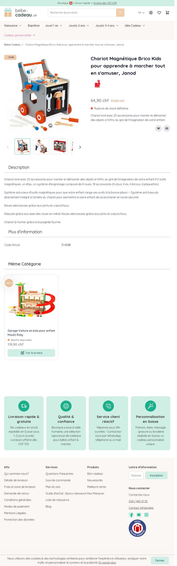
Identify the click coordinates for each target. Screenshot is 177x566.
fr (139, 12)
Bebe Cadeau (12, 44)
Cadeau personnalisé (17, 35)
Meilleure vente (96, 487)
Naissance (10, 25)
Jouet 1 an (51, 25)
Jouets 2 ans (77, 25)
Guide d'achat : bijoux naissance (66, 493)
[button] (98, 83)
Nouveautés (95, 480)
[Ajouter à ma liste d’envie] (158, 128)
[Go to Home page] (20, 12)
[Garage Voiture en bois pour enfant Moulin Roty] (31, 301)
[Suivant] (80, 147)
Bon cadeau (95, 473)
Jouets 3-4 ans (104, 25)
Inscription (156, 475)
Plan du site (53, 487)
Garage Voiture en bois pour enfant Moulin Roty (31, 332)
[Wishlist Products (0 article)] (159, 12)
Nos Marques (95, 493)
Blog (48, 506)
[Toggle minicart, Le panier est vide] (167, 12)
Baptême (34, 25)
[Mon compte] (151, 12)
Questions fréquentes (59, 473)
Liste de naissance (57, 500)
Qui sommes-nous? (16, 473)
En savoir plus (107, 562)
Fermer (159, 560)
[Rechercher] (120, 12)
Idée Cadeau (133, 25)
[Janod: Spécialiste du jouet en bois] (98, 83)
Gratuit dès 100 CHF (105, 3)
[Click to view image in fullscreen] (44, 94)
